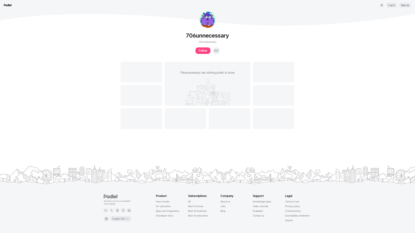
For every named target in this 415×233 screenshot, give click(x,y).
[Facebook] (117, 210)
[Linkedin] (129, 210)
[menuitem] (381, 5)
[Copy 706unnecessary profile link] (216, 50)
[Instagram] (123, 210)
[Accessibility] (106, 218)
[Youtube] (106, 210)
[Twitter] (111, 210)
